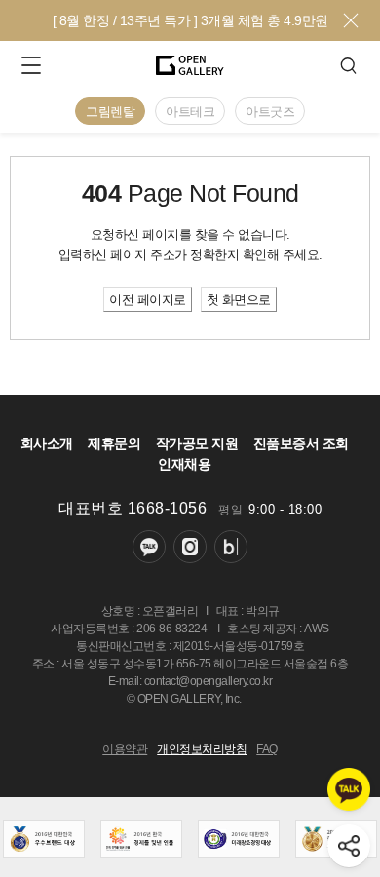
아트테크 (190, 111)
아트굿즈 (270, 111)
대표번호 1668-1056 (132, 508)
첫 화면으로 (239, 299)
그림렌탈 (110, 111)
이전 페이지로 (147, 299)
